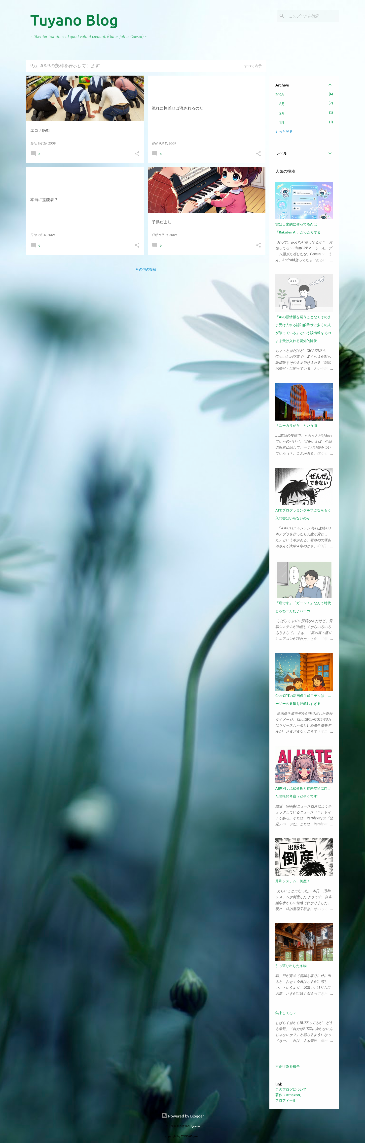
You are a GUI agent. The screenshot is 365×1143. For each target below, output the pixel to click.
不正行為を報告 (287, 1066)
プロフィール (285, 1100)
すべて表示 (253, 65)
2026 (279, 94)
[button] (137, 154)
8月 (282, 104)
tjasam (195, 1126)
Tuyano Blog (74, 19)
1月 (281, 122)
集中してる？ (285, 1012)
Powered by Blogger (185, 1115)
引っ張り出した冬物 (291, 965)
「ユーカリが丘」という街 (296, 425)
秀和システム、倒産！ (292, 881)
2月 (282, 113)
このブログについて (291, 1089)
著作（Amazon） (289, 1095)
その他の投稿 (146, 269)
